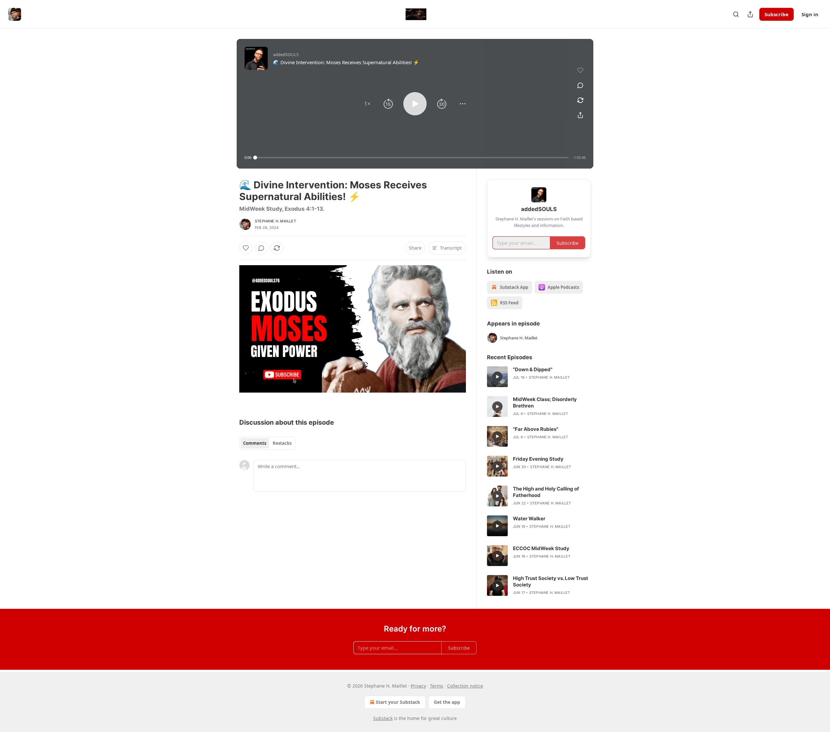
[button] (367, 104)
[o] (497, 377)
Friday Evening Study (538, 459)
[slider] (412, 157)
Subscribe (776, 14)
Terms (436, 686)
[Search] (735, 14)
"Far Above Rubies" (535, 429)
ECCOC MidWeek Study (541, 548)
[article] (538, 377)
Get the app (447, 702)
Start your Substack (398, 702)
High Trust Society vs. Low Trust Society (550, 581)
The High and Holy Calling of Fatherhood (546, 492)
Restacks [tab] (282, 443)
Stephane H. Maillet (275, 221)
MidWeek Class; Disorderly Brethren (545, 402)
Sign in (809, 14)
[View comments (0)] (580, 85)
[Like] (245, 248)
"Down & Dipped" (532, 369)
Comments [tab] (254, 443)
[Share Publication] (750, 14)
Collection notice (465, 686)
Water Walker (529, 518)
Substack (383, 718)
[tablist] (267, 443)
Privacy (418, 686)
